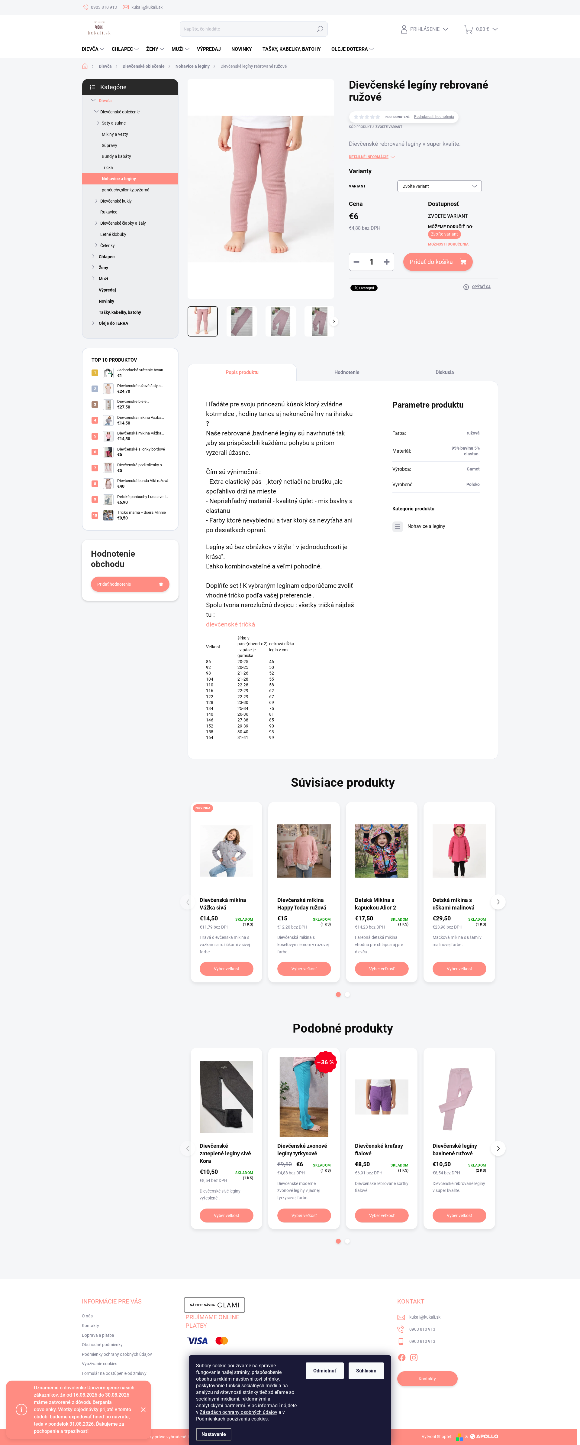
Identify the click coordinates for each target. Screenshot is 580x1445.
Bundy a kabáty (116, 156)
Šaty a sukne (114, 123)
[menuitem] (94, 49)
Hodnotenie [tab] (346, 372)
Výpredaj (107, 290)
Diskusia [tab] (445, 372)
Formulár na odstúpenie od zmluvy (114, 1373)
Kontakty (90, 1325)
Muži (103, 278)
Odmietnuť (324, 1371)
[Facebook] (401, 1356)
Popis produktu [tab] (242, 372)
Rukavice (108, 212)
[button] (338, 994)
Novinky (106, 301)
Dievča (105, 100)
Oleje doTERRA (113, 323)
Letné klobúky (113, 234)
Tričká (107, 167)
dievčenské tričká (230, 624)
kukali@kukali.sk (424, 1317)
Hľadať (320, 29)
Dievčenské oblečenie (120, 111)
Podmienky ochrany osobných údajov (117, 1354)
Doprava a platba (98, 1335)
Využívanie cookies (99, 1363)
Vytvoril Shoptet (437, 1436)
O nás (87, 1315)
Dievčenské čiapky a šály (123, 223)
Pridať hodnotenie (114, 584)
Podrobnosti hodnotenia (434, 117)
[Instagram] (413, 1356)
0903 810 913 (422, 1329)
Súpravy (109, 145)
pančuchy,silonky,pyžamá (126, 189)
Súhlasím (366, 1371)
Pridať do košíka (431, 261)
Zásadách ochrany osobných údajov (238, 1412)
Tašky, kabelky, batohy (120, 312)
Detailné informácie (368, 157)
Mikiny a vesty (115, 134)
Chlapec (106, 256)
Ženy (103, 267)
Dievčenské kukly (116, 201)
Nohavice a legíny (119, 178)
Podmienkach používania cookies (232, 1419)
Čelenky (107, 245)
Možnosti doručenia (448, 244)
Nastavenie (213, 1434)
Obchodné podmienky (102, 1344)
